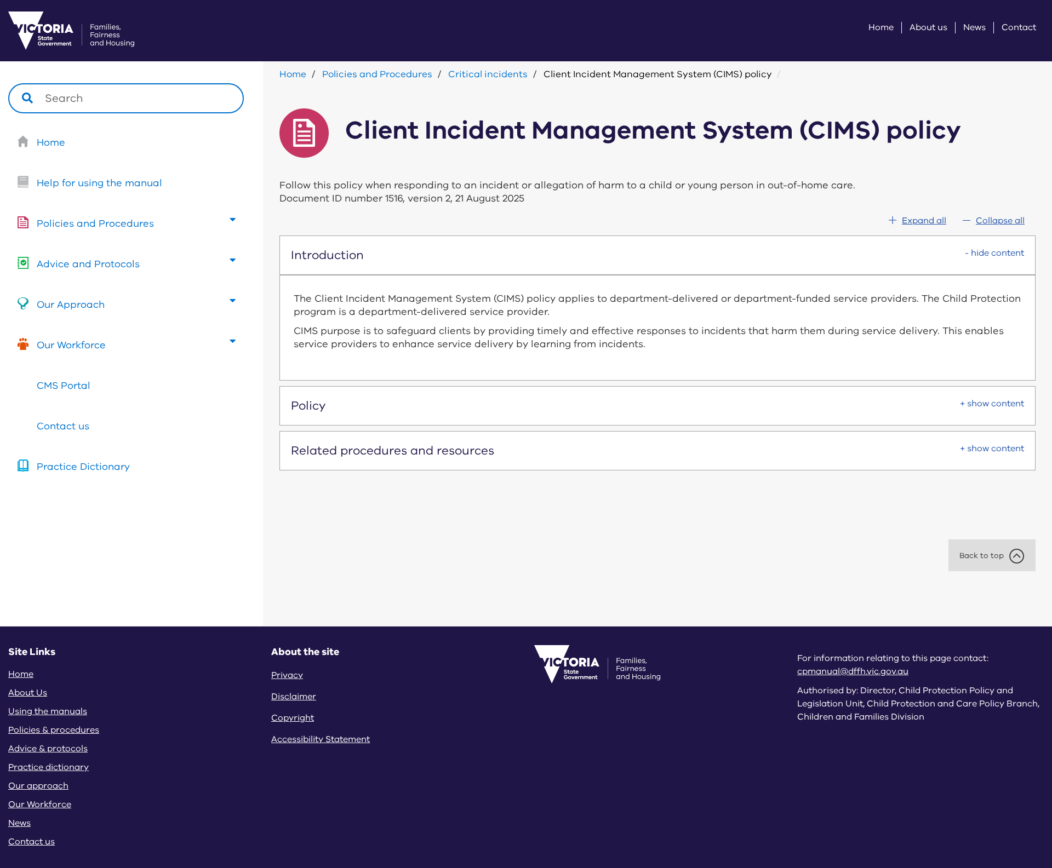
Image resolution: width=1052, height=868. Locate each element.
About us (928, 27)
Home (881, 27)
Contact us (63, 426)
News (974, 27)
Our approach (38, 786)
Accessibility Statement (320, 739)
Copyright (292, 718)
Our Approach (71, 304)
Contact (1019, 27)
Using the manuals (47, 711)
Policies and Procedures (95, 223)
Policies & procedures (53, 730)
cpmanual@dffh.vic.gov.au (852, 671)
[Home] (57, 31)
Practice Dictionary (83, 466)
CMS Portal (63, 385)
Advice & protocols (48, 749)
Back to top (981, 555)
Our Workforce (71, 345)
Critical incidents (488, 74)
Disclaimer (293, 697)
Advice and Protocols (88, 264)
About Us (27, 693)
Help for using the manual (99, 182)
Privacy (287, 675)
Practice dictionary (48, 767)
